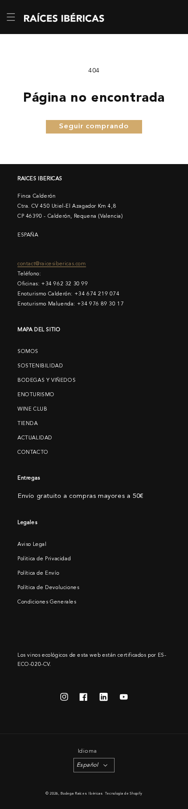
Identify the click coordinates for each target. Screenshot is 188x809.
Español (87, 765)
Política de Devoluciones (48, 587)
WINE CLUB (32, 409)
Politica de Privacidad (44, 559)
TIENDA (27, 423)
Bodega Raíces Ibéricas (81, 793)
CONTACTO (33, 452)
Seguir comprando (94, 126)
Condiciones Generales (47, 602)
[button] (11, 17)
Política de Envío (38, 573)
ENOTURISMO (36, 395)
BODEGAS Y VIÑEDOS (46, 380)
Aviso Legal (32, 544)
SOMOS (27, 351)
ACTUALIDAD (34, 438)
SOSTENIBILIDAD (40, 366)
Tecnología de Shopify (124, 793)
